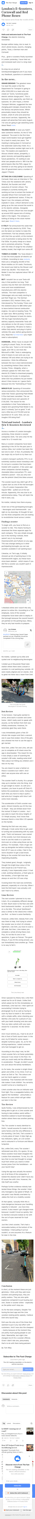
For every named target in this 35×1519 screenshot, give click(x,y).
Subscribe (24, 3)
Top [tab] (4, 1423)
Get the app (27, 1510)
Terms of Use (27, 1374)
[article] (17, 1435)
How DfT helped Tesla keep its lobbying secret (13, 1446)
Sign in (31, 3)
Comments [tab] (6, 1399)
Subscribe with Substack (19, 1493)
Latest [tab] (9, 1423)
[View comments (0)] (8, 30)
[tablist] (10, 1399)
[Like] (3, 30)
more (13, 125)
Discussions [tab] (16, 1423)
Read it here (14, 221)
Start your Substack (12, 1510)
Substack (8, 1515)
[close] (29, 1456)
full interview (18, 335)
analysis (27, 259)
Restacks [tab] (14, 1399)
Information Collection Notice (21, 1376)
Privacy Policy (24, 1501)
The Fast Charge (11, 23)
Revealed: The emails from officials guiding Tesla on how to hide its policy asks (12, 1451)
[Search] (31, 1423)
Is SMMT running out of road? (11, 1430)
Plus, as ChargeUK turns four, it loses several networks (12, 1435)
